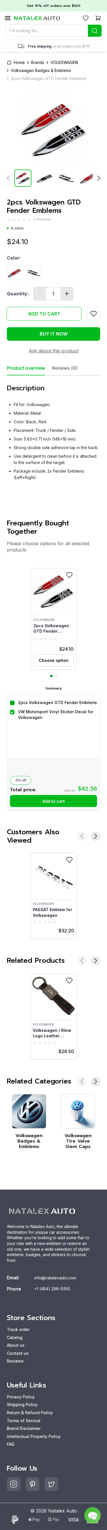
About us (16, 1345)
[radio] (9, 219)
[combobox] (54, 30)
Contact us (18, 1353)
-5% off (20, 780)
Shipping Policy (22, 1404)
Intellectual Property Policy (33, 1436)
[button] (53, 619)
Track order (18, 1329)
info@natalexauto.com (55, 1277)
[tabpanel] (53, 430)
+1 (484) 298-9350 (52, 1288)
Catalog (15, 1337)
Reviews (15, 1361)
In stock (17, 228)
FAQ (10, 1444)
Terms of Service (24, 1420)
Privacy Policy (21, 1396)
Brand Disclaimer (24, 1428)
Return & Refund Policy (30, 1412)
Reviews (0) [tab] (64, 368)
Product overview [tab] (26, 368)
